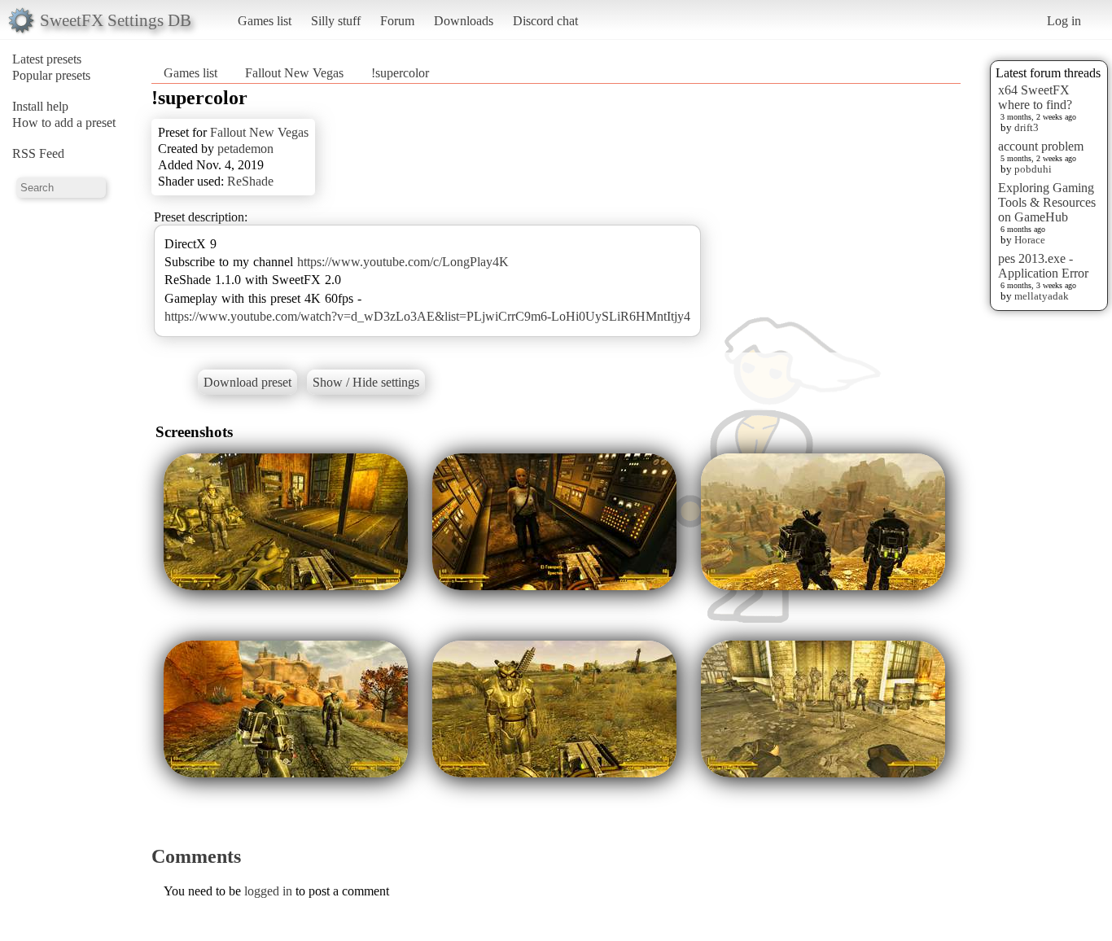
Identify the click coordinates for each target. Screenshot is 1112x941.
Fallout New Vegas (294, 73)
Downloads (463, 21)
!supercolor (400, 73)
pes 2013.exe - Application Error (1043, 266)
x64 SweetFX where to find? (1035, 97)
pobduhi (1033, 169)
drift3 (1026, 127)
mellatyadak (1041, 296)
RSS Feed (38, 153)
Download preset (247, 382)
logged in (268, 891)
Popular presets (51, 75)
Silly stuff (336, 21)
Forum (397, 21)
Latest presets (46, 59)
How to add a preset (64, 122)
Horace (1029, 240)
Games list (264, 21)
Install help (40, 106)
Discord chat (545, 21)
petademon (245, 148)
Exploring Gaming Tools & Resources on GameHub (1047, 202)
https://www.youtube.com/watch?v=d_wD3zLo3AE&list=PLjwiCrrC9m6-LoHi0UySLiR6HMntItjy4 (427, 316)
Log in (1064, 21)
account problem (1041, 146)
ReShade (250, 181)
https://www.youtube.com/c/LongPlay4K (403, 262)
